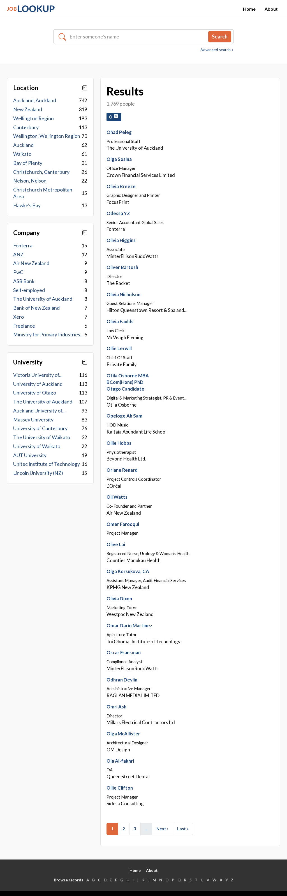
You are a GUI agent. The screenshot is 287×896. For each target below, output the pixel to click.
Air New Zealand (31, 263)
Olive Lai (116, 544)
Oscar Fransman (124, 652)
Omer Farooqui (123, 524)
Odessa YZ (118, 213)
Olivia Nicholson (123, 294)
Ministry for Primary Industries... (48, 335)
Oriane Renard (122, 470)
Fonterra (23, 245)
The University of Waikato (41, 437)
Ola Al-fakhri (120, 761)
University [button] (28, 362)
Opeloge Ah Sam (124, 416)
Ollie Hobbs (119, 443)
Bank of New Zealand (36, 308)
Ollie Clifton (120, 788)
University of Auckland (38, 384)
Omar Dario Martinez (129, 625)
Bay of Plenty (27, 163)
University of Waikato (36, 446)
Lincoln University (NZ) (38, 473)
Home (249, 9)
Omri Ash (116, 707)
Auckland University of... (39, 411)
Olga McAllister (123, 734)
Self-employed (29, 290)
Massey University (33, 420)
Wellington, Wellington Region (46, 136)
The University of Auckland (42, 299)
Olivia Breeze (121, 186)
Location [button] (25, 88)
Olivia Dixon (119, 598)
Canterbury (26, 127)
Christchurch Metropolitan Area (42, 193)
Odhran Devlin (122, 680)
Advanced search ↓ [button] (216, 49)
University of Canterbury (40, 428)
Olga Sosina (119, 159)
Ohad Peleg (119, 132)
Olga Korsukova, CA (128, 571)
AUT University (30, 455)
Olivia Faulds (120, 321)
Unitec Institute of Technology (46, 464)
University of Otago (34, 393)
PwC (18, 272)
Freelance (24, 326)
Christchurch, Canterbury (41, 172)
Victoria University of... (38, 375)
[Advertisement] (50, 534)
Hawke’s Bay (27, 205)
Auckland (23, 145)
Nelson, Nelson (30, 181)
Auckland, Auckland (34, 100)
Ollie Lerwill (119, 348)
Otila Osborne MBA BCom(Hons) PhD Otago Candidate (128, 382)
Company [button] (26, 232)
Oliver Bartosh (122, 267)
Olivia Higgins (121, 240)
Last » (183, 828)
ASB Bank (23, 281)
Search (220, 36)
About (271, 9)
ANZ (18, 254)
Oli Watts (117, 497)
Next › (162, 828)
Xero (18, 317)
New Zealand (27, 109)
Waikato (22, 154)
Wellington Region (33, 118)
